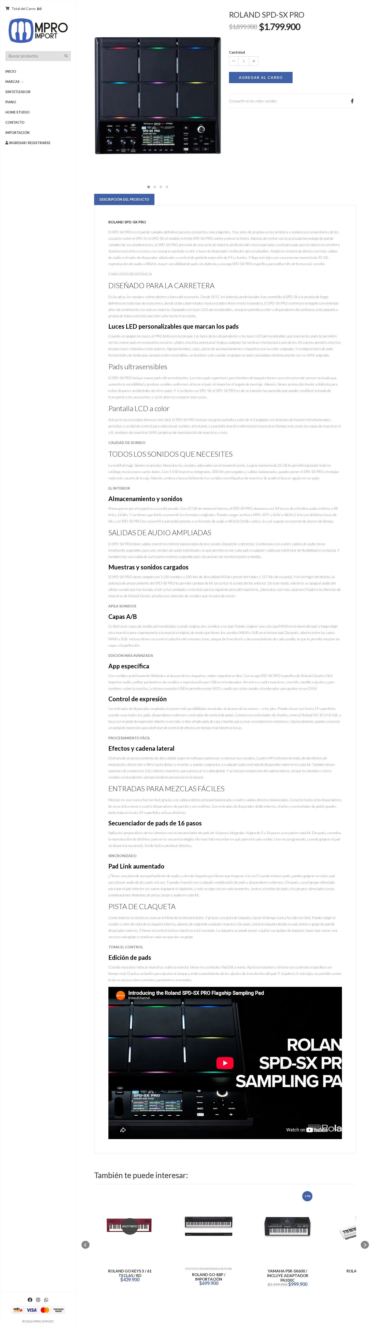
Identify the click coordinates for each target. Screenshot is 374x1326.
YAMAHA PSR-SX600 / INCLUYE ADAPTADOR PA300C (129, 1275)
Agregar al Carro (261, 77)
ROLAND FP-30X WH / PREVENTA (208, 1273)
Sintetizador (18, 92)
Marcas (12, 82)
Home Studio (17, 112)
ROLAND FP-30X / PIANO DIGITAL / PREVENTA (287, 1273)
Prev (85, 1245)
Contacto (14, 122)
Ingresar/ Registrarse (29, 143)
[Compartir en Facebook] (352, 101)
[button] (149, 186)
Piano (10, 102)
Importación (17, 133)
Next (365, 1245)
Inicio (10, 71)
